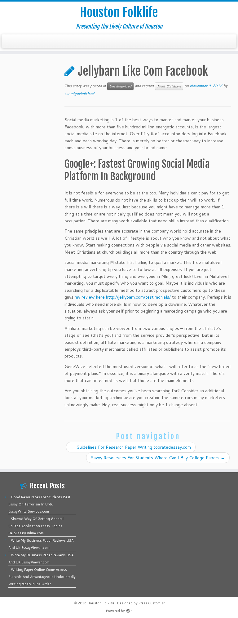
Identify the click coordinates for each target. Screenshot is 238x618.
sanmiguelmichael (79, 93)
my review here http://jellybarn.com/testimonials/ (123, 297)
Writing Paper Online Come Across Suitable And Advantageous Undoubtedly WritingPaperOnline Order (42, 576)
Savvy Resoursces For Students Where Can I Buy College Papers (158, 458)
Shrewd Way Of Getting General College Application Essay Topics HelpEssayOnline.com (36, 526)
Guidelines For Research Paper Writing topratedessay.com (131, 447)
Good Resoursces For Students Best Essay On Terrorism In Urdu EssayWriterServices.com (39, 504)
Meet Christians (169, 86)
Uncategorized (120, 86)
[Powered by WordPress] (128, 609)
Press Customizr (152, 603)
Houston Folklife (119, 12)
